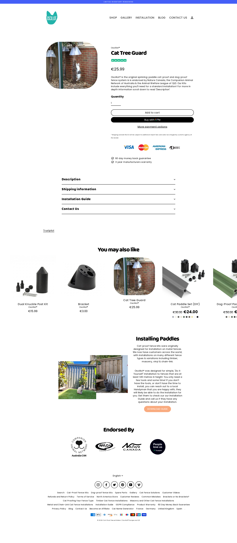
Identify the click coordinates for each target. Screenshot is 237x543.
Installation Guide (76, 199)
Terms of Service (85, 496)
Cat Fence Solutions (149, 492)
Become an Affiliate (99, 508)
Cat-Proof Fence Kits (78, 492)
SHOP (113, 18)
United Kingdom (166, 508)
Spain (179, 508)
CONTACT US (178, 18)
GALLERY (126, 18)
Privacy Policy (59, 508)
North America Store (107, 496)
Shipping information (79, 189)
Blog (71, 508)
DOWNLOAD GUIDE (157, 408)
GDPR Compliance (125, 504)
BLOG (162, 18)
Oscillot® (32, 307)
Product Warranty (146, 504)
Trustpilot (48, 230)
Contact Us (70, 209)
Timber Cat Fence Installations (112, 500)
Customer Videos (171, 492)
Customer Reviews (129, 496)
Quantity (117, 97)
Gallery (133, 492)
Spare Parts (121, 492)
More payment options (152, 126)
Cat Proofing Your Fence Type (78, 500)
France (139, 508)
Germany (151, 508)
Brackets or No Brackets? (176, 496)
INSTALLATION (145, 18)
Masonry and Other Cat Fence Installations (152, 500)
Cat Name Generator (123, 508)
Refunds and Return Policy (61, 496)
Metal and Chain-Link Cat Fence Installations (70, 504)
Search (60, 492)
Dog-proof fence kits (102, 492)
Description (71, 179)
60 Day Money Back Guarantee (174, 504)
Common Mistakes (151, 496)
